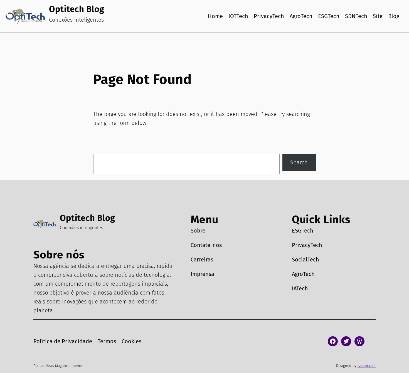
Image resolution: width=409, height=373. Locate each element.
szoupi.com (367, 366)
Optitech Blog (76, 9)
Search (299, 162)
